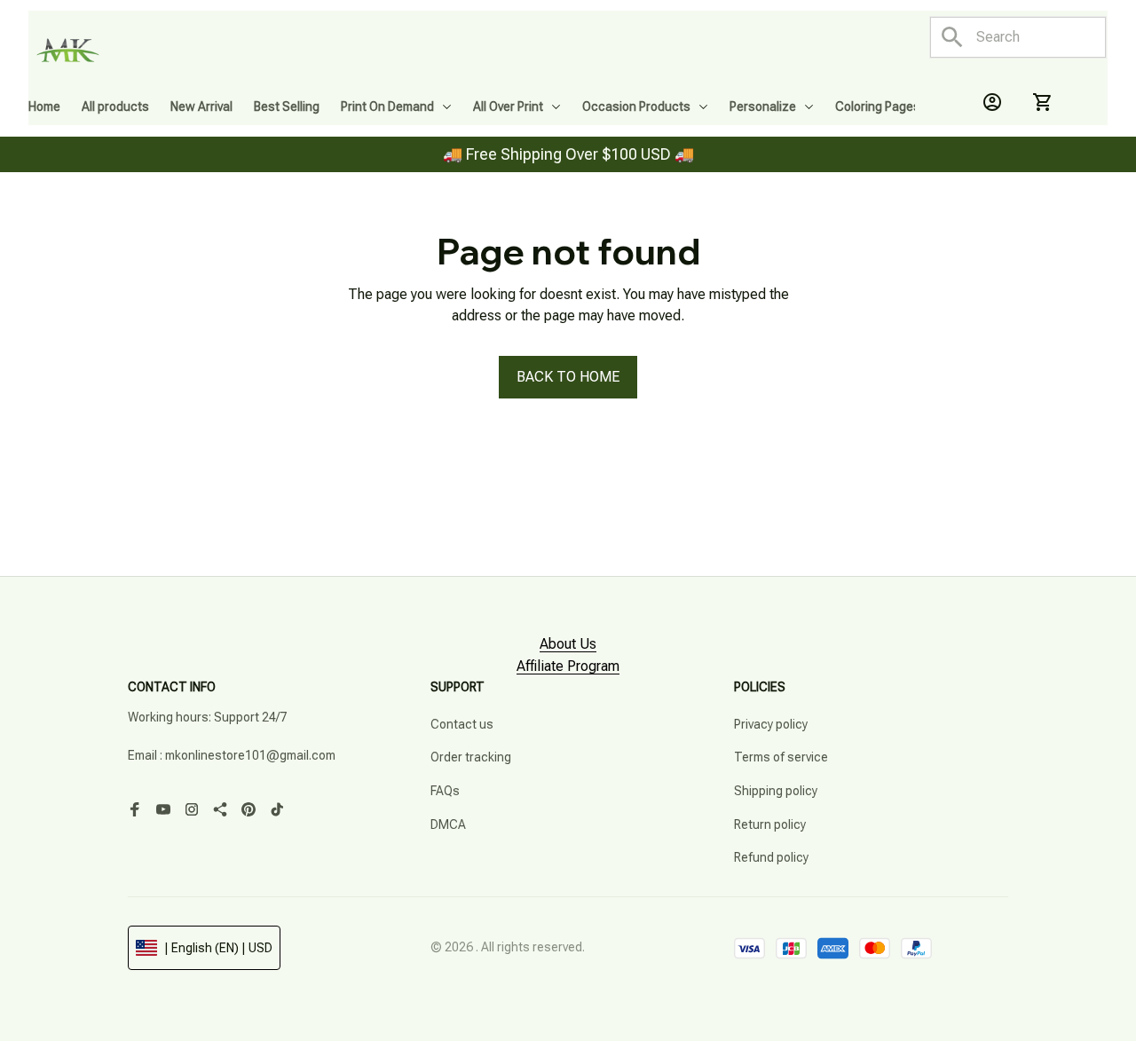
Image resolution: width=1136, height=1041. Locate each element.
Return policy (770, 824)
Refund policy (771, 857)
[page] (568, 645)
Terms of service (781, 757)
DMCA (448, 824)
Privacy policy (771, 724)
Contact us (461, 724)
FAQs (445, 791)
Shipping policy (775, 791)
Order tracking (470, 757)
